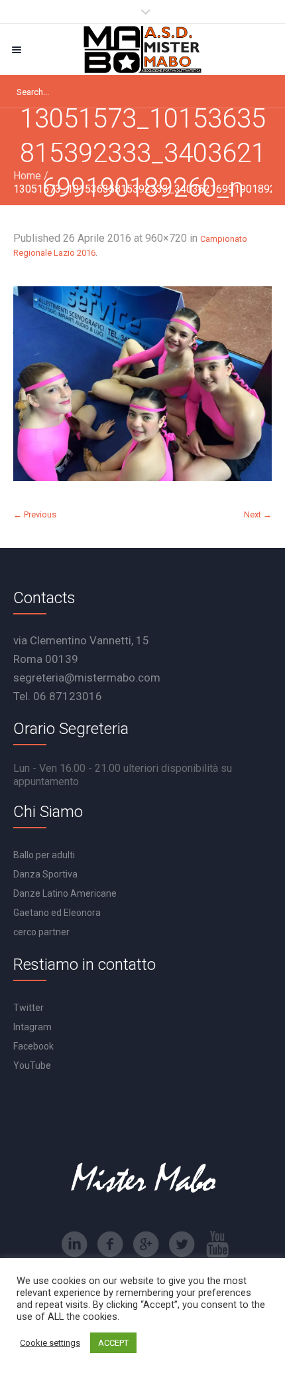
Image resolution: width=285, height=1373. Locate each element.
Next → (258, 514)
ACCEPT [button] (113, 1343)
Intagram (32, 1027)
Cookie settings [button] (50, 1343)
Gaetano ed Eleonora (57, 912)
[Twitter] (181, 1244)
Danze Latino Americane (65, 893)
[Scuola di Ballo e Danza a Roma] (142, 49)
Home (27, 175)
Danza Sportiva (45, 874)
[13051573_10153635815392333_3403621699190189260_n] (142, 383)
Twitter (28, 1007)
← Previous (34, 514)
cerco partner (41, 932)
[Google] (146, 1244)
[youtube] (217, 1244)
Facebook (33, 1046)
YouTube (32, 1065)
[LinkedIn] (74, 1244)
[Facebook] (110, 1244)
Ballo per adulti (44, 855)
